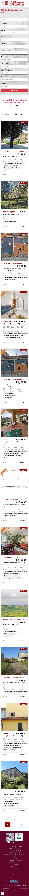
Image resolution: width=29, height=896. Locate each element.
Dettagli (22, 175)
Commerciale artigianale (14, 860)
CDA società (14, 864)
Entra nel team (14, 877)
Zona (2, 37)
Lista (18, 114)
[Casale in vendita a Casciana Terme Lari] (14, 716)
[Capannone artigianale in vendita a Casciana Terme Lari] (14, 246)
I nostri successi (14, 869)
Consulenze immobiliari (14, 850)
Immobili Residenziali (14, 852)
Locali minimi (5, 63)
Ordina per (5, 112)
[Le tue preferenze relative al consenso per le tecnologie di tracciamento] (2, 893)
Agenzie (12, 888)
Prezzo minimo (5, 50)
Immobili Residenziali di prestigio (14, 854)
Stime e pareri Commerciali (14, 846)
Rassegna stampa (14, 871)
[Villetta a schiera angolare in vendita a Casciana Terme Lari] (14, 135)
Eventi (14, 873)
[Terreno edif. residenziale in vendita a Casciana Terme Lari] (14, 603)
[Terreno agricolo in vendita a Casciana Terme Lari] (14, 195)
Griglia (25, 114)
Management (14, 866)
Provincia (4, 23)
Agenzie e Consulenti (15, 848)
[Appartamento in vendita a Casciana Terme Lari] (14, 304)
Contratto (4, 17)
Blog (14, 875)
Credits (18, 893)
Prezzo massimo (6, 57)
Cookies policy (18, 890)
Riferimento (4, 83)
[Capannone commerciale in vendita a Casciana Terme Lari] (14, 661)
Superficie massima (7, 77)
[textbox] (16, 33)
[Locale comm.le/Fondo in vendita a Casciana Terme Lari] (14, 482)
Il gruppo (14, 844)
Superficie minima (6, 70)
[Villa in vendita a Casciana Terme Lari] (14, 422)
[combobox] (14, 19)
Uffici (14, 856)
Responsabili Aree (14, 862)
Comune (3, 30)
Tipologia (4, 43)
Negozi (14, 858)
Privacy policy (6, 890)
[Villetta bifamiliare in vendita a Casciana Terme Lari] (14, 540)
